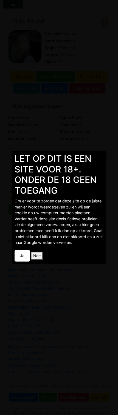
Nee (37, 255)
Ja (22, 255)
